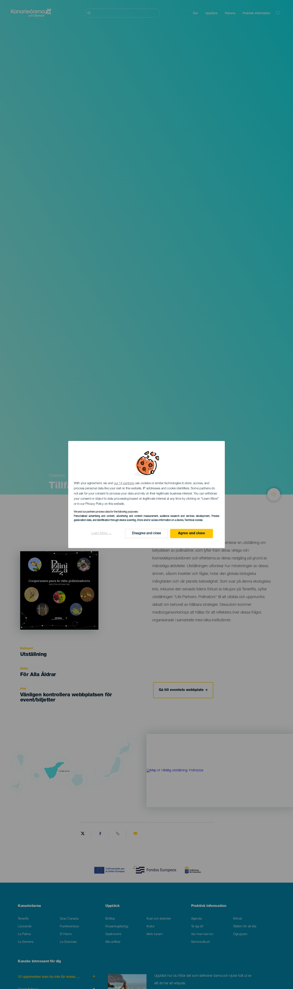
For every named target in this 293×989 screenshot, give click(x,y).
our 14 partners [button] (124, 483)
